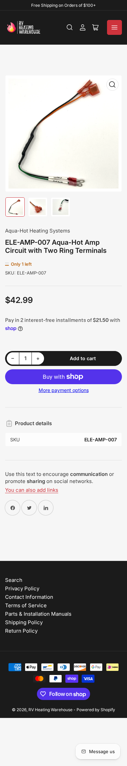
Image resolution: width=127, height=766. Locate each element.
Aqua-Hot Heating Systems (37, 230)
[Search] (69, 27)
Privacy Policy (22, 588)
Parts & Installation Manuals (38, 614)
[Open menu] (114, 27)
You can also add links (31, 490)
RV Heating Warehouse (50, 709)
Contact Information (29, 597)
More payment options (64, 390)
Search (13, 580)
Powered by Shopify (96, 709)
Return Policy (21, 631)
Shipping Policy (24, 622)
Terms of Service (26, 605)
